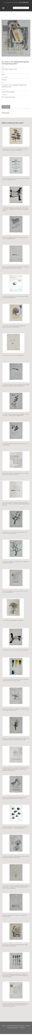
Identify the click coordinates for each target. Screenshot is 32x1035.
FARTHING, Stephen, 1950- (9, 69)
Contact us (22, 1027)
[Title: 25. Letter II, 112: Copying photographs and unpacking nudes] (16, 38)
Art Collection (16, 2)
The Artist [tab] (5, 107)
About (3, 1025)
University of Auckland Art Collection (15, 1025)
